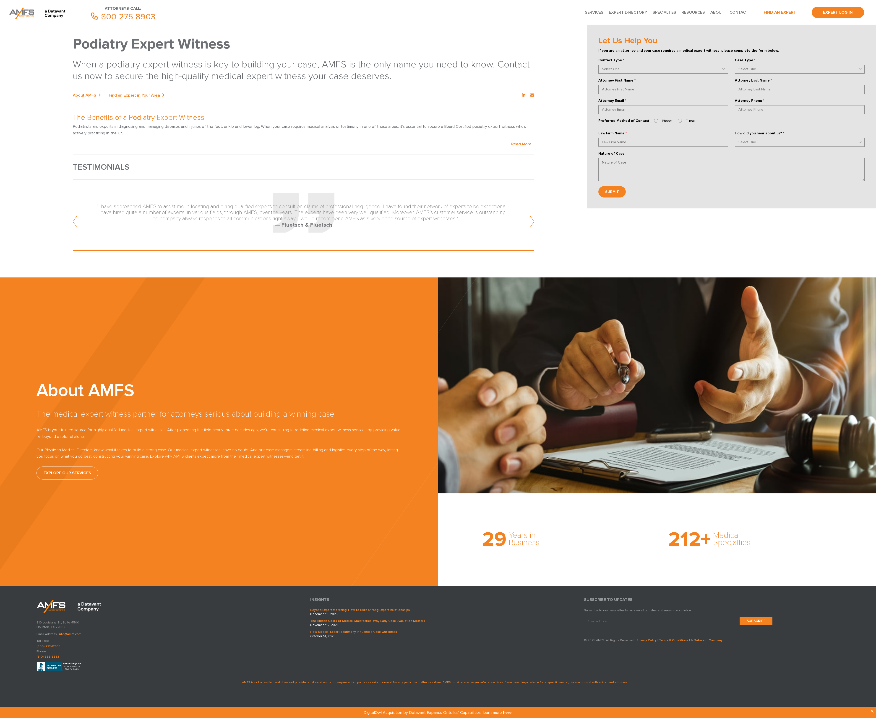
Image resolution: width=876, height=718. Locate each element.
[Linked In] (523, 95)
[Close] (872, 711)
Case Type (745, 60)
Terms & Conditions (673, 640)
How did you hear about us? (759, 133)
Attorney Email (612, 100)
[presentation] (75, 221)
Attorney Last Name (753, 80)
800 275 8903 (127, 17)
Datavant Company (708, 640)
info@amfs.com (69, 634)
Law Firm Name (612, 133)
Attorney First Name (617, 80)
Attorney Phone (749, 100)
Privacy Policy (646, 640)
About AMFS (84, 95)
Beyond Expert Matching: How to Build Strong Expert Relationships (360, 610)
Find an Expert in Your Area (134, 95)
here (507, 712)
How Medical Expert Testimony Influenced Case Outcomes (353, 632)
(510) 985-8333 (47, 657)
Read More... (522, 143)
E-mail (690, 121)
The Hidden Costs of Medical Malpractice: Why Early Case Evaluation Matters (367, 621)
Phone (667, 121)
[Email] (532, 95)
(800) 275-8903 (48, 646)
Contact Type (611, 60)
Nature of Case (611, 153)
